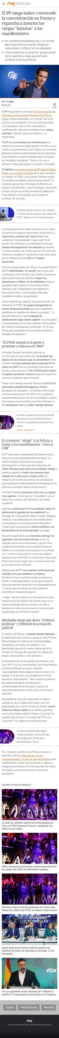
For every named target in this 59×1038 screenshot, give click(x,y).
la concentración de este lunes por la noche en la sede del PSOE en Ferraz (28, 115)
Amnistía (48, 1007)
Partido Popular (29, 1007)
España (10, 1007)
